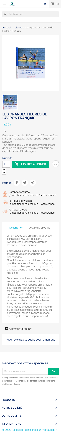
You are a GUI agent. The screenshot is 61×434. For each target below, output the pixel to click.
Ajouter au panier (30, 164)
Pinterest (33, 183)
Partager (17, 183)
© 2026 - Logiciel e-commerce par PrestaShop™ (29, 429)
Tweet (25, 183)
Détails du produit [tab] (39, 227)
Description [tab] (16, 227)
